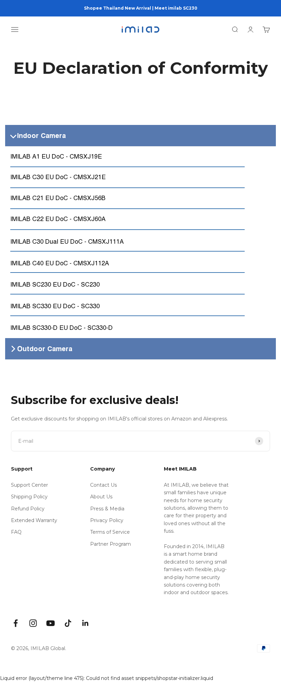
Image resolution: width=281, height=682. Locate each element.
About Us (101, 497)
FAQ (16, 532)
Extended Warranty (34, 520)
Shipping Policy (29, 497)
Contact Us (103, 485)
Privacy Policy (106, 520)
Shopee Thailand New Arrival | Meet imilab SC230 (140, 8)
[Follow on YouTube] (50, 623)
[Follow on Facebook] (15, 623)
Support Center (29, 485)
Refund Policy (28, 509)
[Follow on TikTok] (68, 623)
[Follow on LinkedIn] (85, 623)
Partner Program (110, 544)
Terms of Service (110, 532)
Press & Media (107, 509)
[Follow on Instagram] (33, 623)
